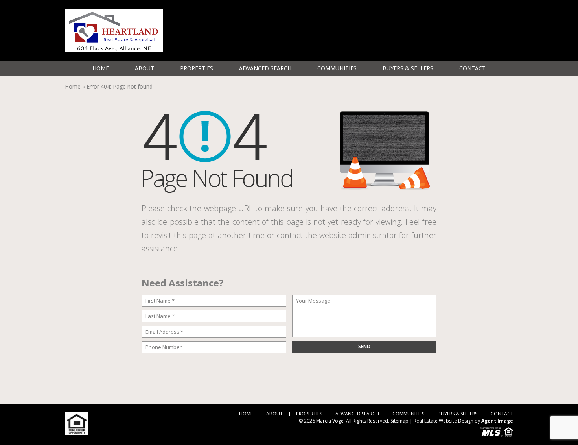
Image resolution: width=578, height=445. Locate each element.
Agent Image (497, 420)
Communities (337, 68)
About (144, 68)
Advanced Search (265, 68)
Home (100, 68)
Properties (196, 68)
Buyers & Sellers (408, 68)
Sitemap (399, 420)
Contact (472, 68)
